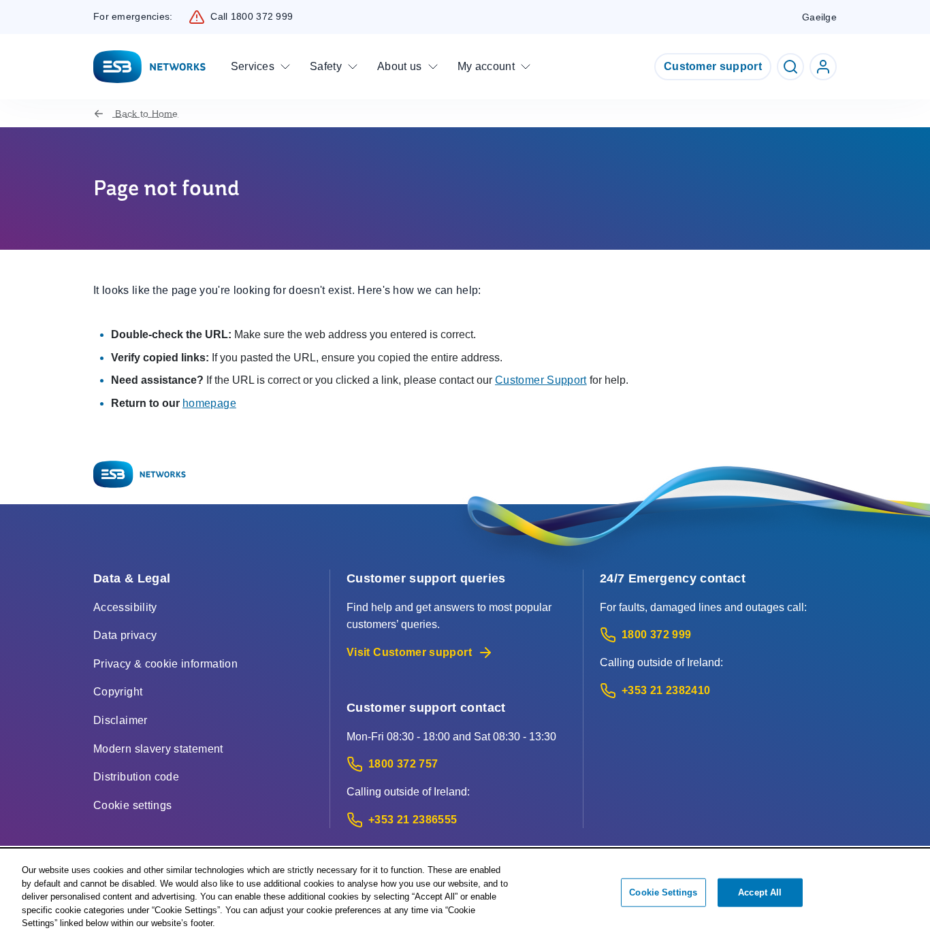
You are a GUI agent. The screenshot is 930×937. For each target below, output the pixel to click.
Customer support (713, 66)
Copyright (117, 691)
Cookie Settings (663, 892)
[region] (465, 893)
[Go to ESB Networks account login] (823, 66)
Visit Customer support (409, 652)
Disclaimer (120, 720)
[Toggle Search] (790, 66)
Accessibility (125, 607)
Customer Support (541, 380)
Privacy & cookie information (165, 664)
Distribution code (136, 777)
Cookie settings (132, 805)
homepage (209, 403)
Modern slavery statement (158, 749)
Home (146, 113)
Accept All (760, 892)
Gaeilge (819, 17)
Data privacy (125, 635)
